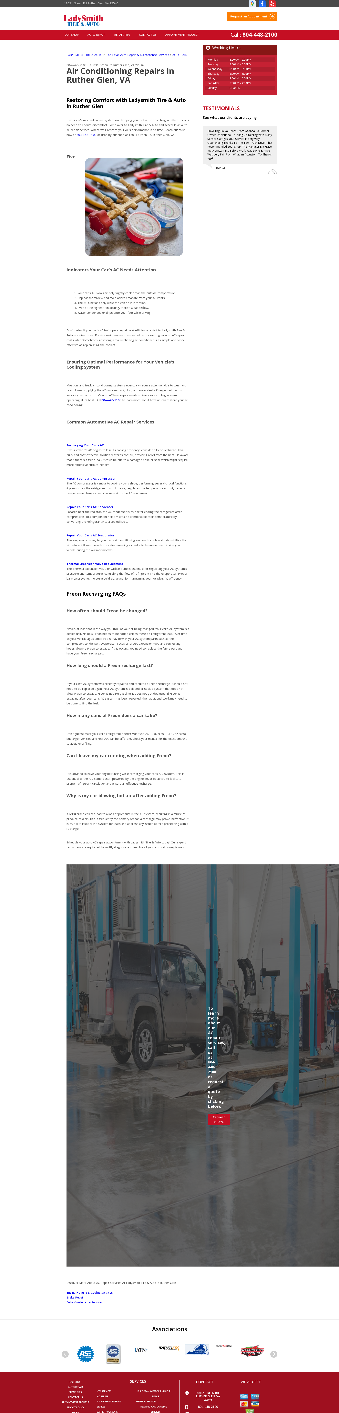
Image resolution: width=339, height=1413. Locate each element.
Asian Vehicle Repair (109, 1401)
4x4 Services (104, 1391)
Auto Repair (96, 34)
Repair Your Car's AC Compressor (91, 478)
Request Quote (219, 1119)
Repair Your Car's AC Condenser (90, 507)
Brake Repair (75, 1297)
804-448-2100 (259, 34)
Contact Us (148, 34)
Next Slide (274, 171)
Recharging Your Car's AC (85, 445)
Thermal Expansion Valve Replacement (95, 564)
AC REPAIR (179, 55)
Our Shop (72, 34)
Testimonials (221, 108)
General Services (146, 1401)
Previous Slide (267, 171)
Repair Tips (122, 34)
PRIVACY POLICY (75, 1407)
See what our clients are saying (230, 117)
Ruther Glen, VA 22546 (128, 65)
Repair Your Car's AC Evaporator (91, 535)
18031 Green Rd (101, 65)
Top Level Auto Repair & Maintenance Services (137, 55)
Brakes (101, 1406)
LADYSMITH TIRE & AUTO (85, 55)
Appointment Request (182, 34)
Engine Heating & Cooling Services (90, 1292)
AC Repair (102, 1396)
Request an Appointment (249, 16)
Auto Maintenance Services (85, 1302)
